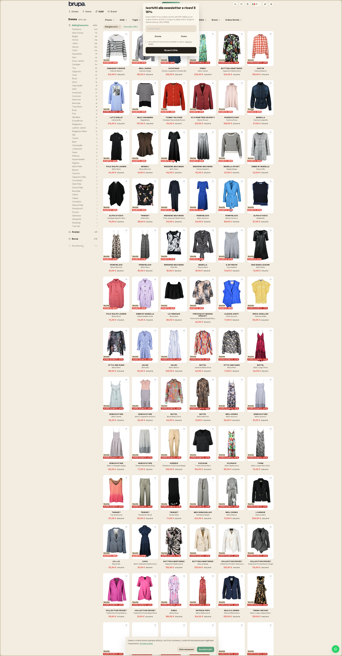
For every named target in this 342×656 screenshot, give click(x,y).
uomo (184, 36)
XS (136, 53)
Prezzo (108, 20)
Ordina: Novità (232, 20)
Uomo (88, 11)
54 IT (201, 299)
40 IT (224, 53)
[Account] (271, 4)
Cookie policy (146, 643)
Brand (114, 11)
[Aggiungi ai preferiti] (126, 34)
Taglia (135, 20)
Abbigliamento (111, 27)
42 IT (230, 53)
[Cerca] (235, 4)
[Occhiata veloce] (126, 38)
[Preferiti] (241, 4)
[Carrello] (247, 4)
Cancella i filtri (131, 27)
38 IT (224, 102)
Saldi (101, 11)
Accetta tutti (205, 649)
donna (158, 36)
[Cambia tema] (265, 4)
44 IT (108, 53)
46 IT (202, 102)
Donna (75, 11)
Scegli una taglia (118, 59)
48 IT (208, 102)
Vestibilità (199, 20)
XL (223, 152)
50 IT (266, 645)
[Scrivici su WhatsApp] (335, 649)
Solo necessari (186, 649)
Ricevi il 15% (171, 50)
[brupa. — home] (77, 4)
